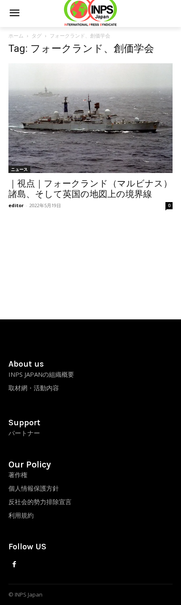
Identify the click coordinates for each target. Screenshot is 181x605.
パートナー (24, 433)
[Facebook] (14, 565)
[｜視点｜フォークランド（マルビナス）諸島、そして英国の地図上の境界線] (90, 118)
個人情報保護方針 (33, 488)
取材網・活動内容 (33, 388)
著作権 (17, 474)
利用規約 (21, 515)
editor (16, 205)
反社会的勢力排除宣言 (40, 501)
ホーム (16, 35)
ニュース (19, 169)
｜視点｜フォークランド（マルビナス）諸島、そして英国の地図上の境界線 (90, 188)
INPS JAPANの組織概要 (41, 374)
